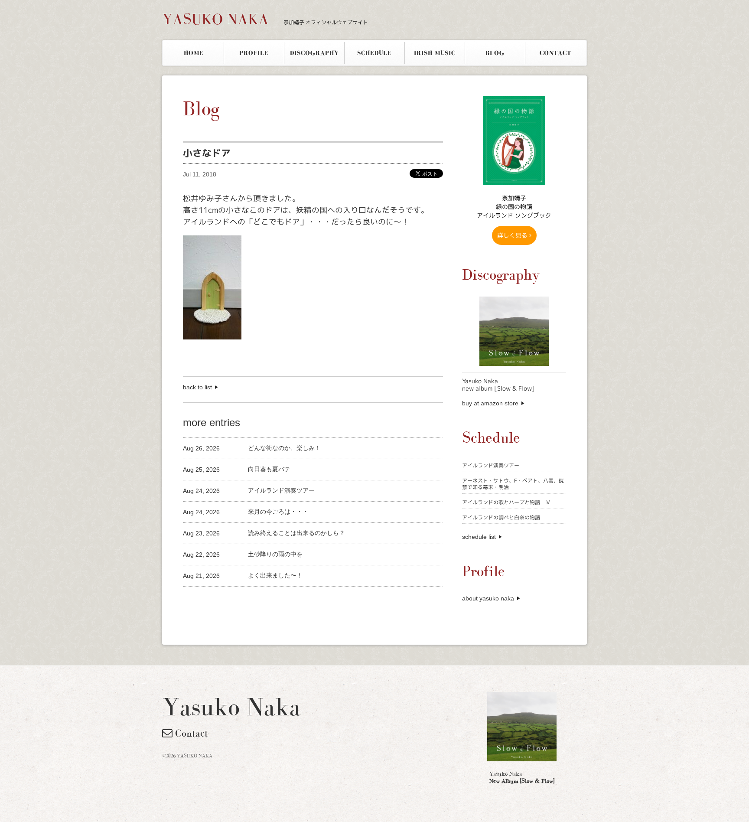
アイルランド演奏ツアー (490, 465)
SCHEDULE (374, 52)
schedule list (479, 536)
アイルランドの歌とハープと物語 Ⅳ (506, 502)
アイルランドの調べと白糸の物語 (501, 517)
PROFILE (254, 52)
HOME (194, 52)
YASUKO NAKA (265, 19)
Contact (190, 733)
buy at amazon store (490, 403)
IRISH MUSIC (435, 52)
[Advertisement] (284, 601)
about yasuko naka (488, 598)
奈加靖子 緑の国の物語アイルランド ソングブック (514, 206)
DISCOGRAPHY (314, 52)
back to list (197, 387)
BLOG (495, 52)
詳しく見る (513, 235)
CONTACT (555, 52)
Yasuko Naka (521, 777)
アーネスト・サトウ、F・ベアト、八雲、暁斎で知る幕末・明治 (513, 484)
